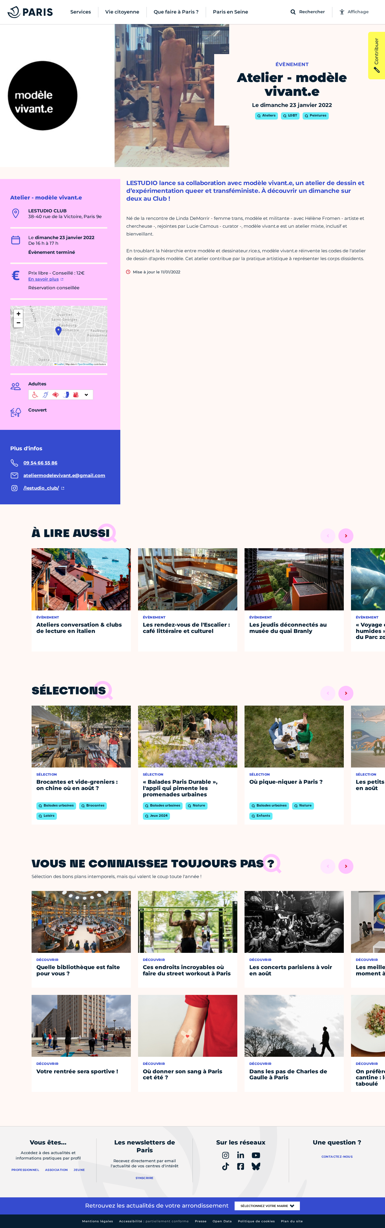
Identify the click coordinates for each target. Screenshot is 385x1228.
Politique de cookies (256, 1221)
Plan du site (292, 1221)
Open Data (222, 1221)
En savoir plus (43, 279)
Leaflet (60, 364)
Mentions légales (97, 1221)
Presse (201, 1221)
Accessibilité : (154, 1221)
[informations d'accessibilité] (60, 395)
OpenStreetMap (85, 364)
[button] (58, 331)
